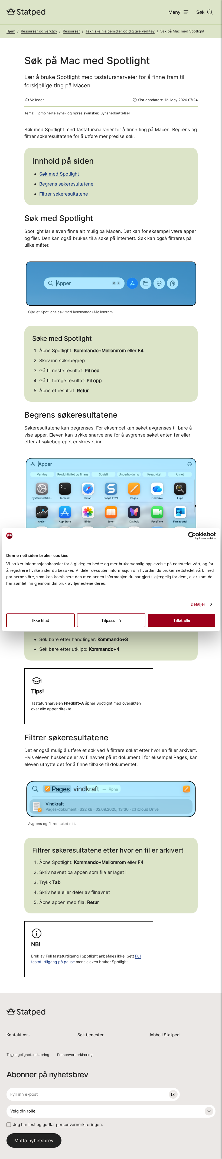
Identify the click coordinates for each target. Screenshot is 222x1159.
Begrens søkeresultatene (66, 184)
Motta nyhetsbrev (34, 1140)
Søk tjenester (90, 1034)
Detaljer (198, 604)
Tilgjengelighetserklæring (27, 1054)
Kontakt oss (18, 1034)
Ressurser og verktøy (39, 31)
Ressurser (71, 31)
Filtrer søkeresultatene (63, 194)
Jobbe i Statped (164, 1034)
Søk (200, 12)
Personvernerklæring (75, 1054)
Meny (174, 12)
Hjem (10, 31)
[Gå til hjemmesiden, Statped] (25, 12)
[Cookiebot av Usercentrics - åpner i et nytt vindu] (192, 536)
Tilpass (108, 620)
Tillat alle (181, 620)
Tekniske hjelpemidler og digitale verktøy (120, 31)
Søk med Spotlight (59, 174)
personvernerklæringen (79, 1124)
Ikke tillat (40, 620)
